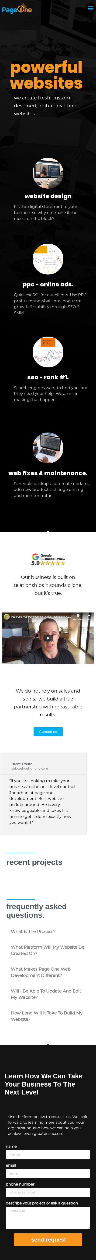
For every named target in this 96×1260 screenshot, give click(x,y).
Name (11, 1146)
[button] (48, 932)
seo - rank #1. (48, 377)
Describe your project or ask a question (42, 1203)
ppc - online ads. (48, 284)
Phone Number (20, 1184)
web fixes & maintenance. (48, 473)
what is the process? (33, 932)
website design (48, 196)
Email (11, 1165)
